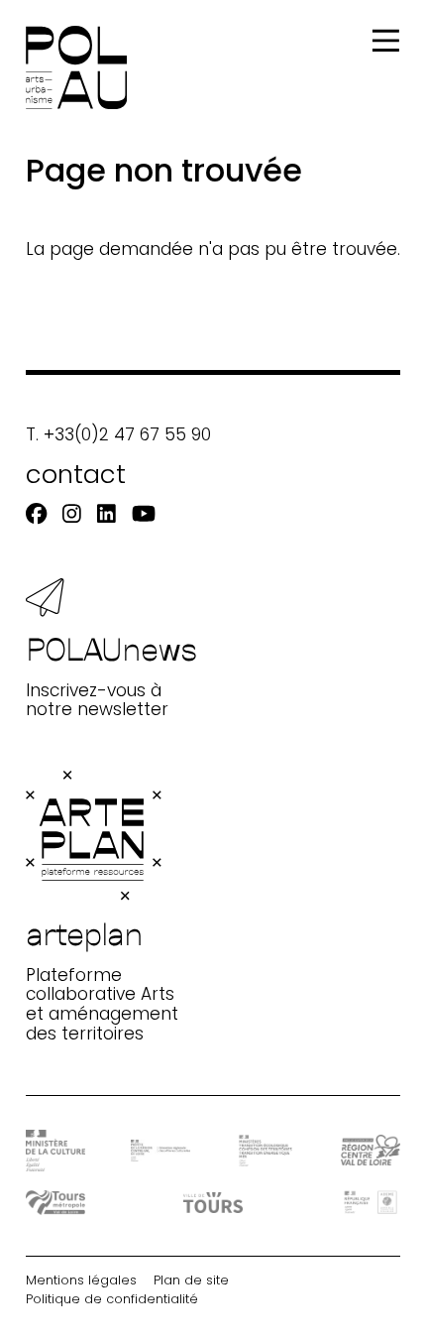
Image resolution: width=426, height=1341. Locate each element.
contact (76, 474)
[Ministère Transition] (265, 1150)
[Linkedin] (106, 514)
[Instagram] (71, 514)
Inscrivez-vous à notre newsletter (111, 674)
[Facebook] (36, 514)
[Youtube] (144, 514)
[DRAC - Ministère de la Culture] (55, 1150)
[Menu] (386, 41)
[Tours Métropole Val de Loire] (55, 1202)
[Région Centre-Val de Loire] (370, 1150)
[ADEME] (370, 1202)
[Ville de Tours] (213, 1202)
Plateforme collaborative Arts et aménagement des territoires (102, 978)
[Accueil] (77, 67)
